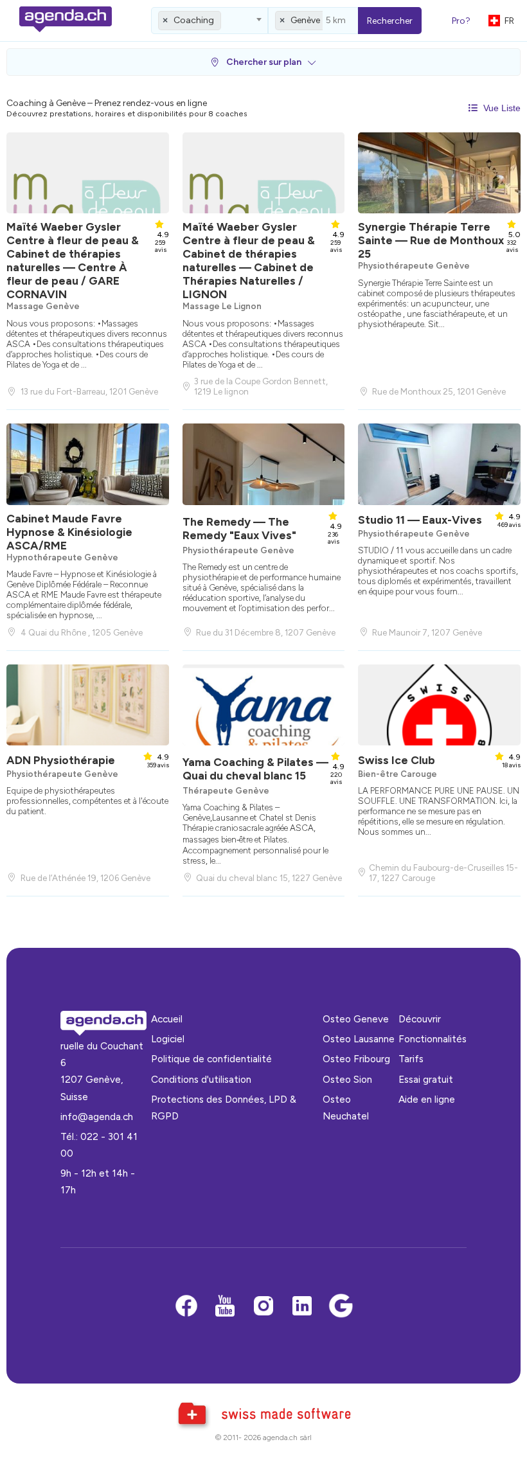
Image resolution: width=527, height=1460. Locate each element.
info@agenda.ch (96, 1116)
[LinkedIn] (302, 1307)
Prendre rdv (85, 366)
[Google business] (340, 1307)
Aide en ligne (426, 1099)
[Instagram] (263, 1307)
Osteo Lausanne (359, 1039)
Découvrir (419, 1019)
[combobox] (209, 20)
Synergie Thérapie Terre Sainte (431, 240)
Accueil (167, 1019)
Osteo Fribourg (356, 1059)
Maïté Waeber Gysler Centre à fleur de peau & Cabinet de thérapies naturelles (72, 260)
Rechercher (390, 20)
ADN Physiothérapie (60, 760)
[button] (263, 62)
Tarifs (411, 1059)
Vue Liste (501, 108)
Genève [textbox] (305, 20)
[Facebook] (186, 1307)
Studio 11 (420, 519)
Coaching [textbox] (194, 20)
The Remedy (239, 528)
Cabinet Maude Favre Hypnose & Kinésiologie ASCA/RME (69, 532)
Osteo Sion (347, 1079)
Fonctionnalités (432, 1039)
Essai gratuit (425, 1079)
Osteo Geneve (356, 1019)
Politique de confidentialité (211, 1059)
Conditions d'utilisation (201, 1079)
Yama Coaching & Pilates (255, 768)
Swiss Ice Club (396, 760)
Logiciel (167, 1039)
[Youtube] (225, 1307)
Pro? (461, 20)
